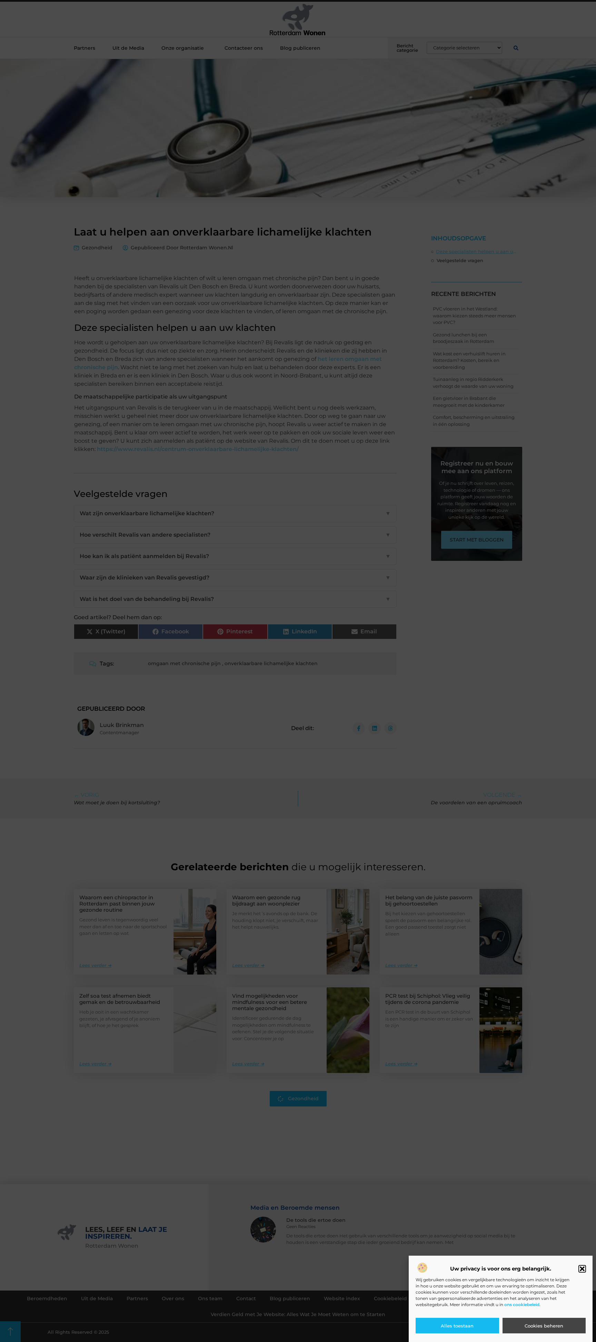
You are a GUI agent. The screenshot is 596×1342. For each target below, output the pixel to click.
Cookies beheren (544, 1326)
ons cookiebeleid (521, 1304)
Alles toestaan (457, 1326)
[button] (582, 1268)
